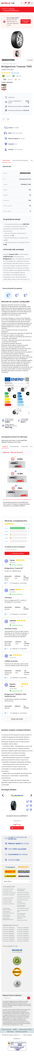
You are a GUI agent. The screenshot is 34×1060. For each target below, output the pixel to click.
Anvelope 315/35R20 (23, 941)
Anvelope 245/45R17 (23, 933)
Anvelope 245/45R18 (8, 939)
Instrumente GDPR (25, 1029)
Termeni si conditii (21, 1031)
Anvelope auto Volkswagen (21, 889)
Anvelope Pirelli (7, 891)
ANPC (15, 1029)
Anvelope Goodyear (9, 894)
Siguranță (5, 446)
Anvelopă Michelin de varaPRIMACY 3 (17, 816)
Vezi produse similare (25, 21)
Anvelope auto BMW (23, 894)
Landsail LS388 (7, 902)
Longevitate (24, 446)
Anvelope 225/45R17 (8, 929)
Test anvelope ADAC (23, 908)
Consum (6, 76)
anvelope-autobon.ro (13, 1035)
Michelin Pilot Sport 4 (23, 898)
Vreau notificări (6, 1029)
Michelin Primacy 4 (22, 900)
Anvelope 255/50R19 (23, 935)
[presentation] (2, 795)
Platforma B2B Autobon (21, 917)
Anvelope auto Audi (23, 892)
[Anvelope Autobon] (8, 3)
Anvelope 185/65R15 (8, 933)
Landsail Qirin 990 (8, 898)
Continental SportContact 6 (7, 909)
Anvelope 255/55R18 (8, 935)
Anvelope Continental (9, 893)
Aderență (17, 76)
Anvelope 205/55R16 (8, 927)
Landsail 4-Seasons (8, 903)
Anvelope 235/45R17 (23, 927)
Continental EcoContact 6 (7, 915)
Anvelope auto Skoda (23, 896)
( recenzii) (15, 73)
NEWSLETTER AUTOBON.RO (12, 995)
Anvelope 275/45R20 (23, 939)
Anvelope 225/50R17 (23, 929)
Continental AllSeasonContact (8, 919)
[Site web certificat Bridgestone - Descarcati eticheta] (17, 983)
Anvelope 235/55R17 (23, 931)
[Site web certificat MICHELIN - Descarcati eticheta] (17, 951)
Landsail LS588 (7, 900)
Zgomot (8, 79)
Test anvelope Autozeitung (21, 914)
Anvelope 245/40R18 (9, 941)
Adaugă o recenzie (17, 553)
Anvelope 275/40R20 (23, 937)
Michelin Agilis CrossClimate (21, 905)
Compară (30, 60)
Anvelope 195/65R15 (8, 931)
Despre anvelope (22, 920)
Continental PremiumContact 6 (8, 912)
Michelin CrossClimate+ (21, 902)
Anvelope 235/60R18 (9, 937)
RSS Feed (10, 1031)
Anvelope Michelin (8, 889)
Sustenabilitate (14, 446)
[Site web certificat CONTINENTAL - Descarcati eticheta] (17, 972)
